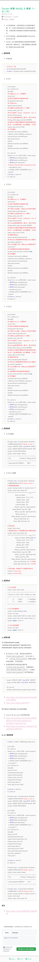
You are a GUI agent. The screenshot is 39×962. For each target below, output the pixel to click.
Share (29, 959)
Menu (13, 959)
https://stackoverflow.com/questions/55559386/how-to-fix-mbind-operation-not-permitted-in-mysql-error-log (21, 720)
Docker (6, 19)
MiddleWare (8, 17)
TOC (21, 959)
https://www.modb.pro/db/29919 (17, 703)
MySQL (16, 17)
